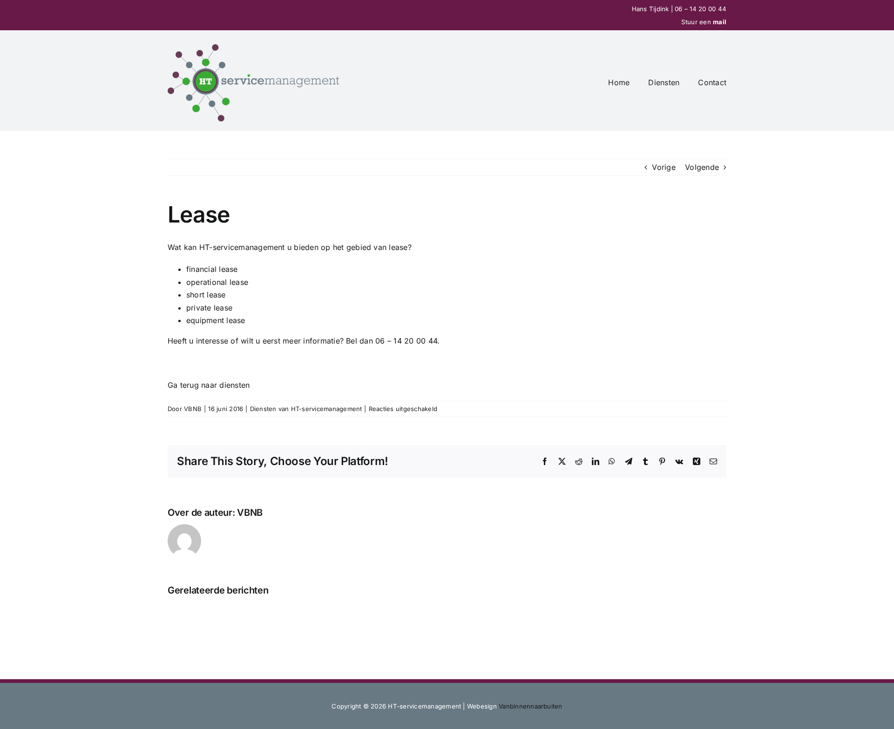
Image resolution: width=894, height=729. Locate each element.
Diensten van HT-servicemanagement (306, 408)
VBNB (193, 408)
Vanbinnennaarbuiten (530, 706)
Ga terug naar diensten (209, 385)
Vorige (663, 167)
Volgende (702, 167)
